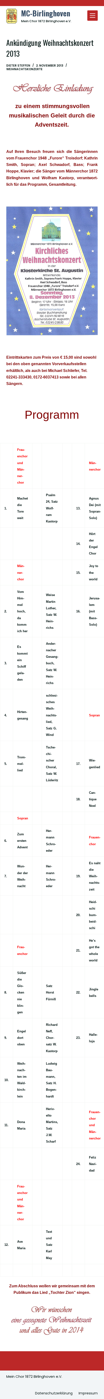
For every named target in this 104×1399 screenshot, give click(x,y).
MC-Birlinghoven (45, 13)
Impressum (88, 1393)
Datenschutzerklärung (54, 1393)
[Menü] (92, 15)
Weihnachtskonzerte (24, 69)
